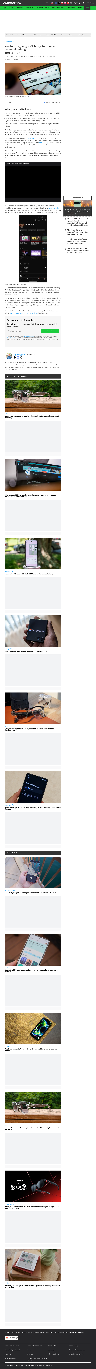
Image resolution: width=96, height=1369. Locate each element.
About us (8, 1354)
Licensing (51, 1350)
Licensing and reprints (76, 1354)
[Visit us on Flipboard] (68, 3)
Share (9, 102)
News (7, 53)
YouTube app (43, 143)
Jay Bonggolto (16, 53)
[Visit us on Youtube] (62, 3)
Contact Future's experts (34, 1346)
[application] (33, 182)
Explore (11, 8)
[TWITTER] (15, 357)
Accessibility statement (12, 1350)
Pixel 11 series (36, 35)
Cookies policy (73, 1346)
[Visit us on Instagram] (65, 3)
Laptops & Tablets (42, 8)
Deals (87, 8)
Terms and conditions (12, 1346)
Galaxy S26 (80, 35)
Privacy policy (52, 1346)
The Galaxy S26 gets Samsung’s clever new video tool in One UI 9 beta (77, 232)
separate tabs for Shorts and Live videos (24, 313)
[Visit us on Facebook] (56, 3)
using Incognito (53, 208)
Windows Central (10, 1358)
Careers (29, 1350)
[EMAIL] (21, 357)
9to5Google (32, 138)
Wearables (29, 8)
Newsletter (57, 102)
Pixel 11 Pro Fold (66, 35)
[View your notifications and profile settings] (84, 3)
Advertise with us (53, 1354)
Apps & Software (58, 8)
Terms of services (29, 336)
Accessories (71, 8)
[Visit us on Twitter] (59, 3)
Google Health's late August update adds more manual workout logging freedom (77, 241)
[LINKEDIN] (18, 357)
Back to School (21, 35)
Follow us (47, 102)
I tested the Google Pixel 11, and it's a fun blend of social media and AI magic (78, 212)
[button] (90, 3)
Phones (20, 8)
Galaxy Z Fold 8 (51, 35)
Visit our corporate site (76, 1332)
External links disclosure (77, 1350)
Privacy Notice (11, 337)
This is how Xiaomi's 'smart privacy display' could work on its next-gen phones (78, 250)
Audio (80, 8)
